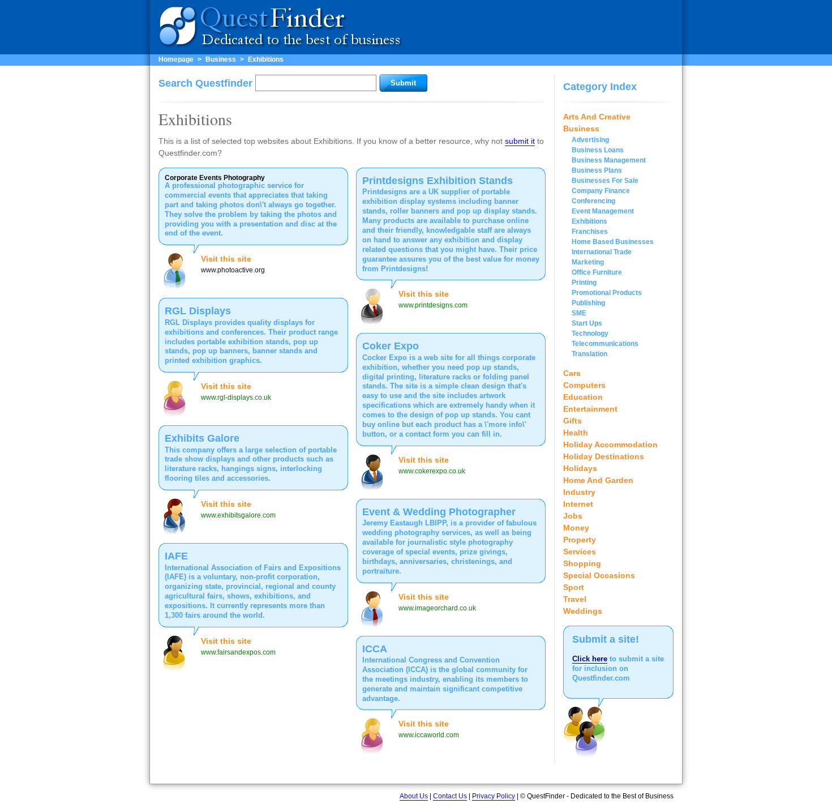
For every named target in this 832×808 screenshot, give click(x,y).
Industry (579, 492)
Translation (589, 354)
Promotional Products (607, 293)
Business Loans (598, 150)
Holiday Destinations (603, 456)
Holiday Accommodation (610, 444)
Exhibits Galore (202, 438)
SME (579, 313)
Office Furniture (597, 272)
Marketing (588, 262)
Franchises (590, 232)
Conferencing (593, 201)
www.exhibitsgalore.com (238, 515)
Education (583, 396)
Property (579, 539)
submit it (520, 141)
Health (575, 432)
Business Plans (597, 170)
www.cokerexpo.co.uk (431, 471)
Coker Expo (390, 346)
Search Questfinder (205, 83)
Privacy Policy (493, 796)
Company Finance (601, 191)
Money (576, 527)
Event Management (603, 211)
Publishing (588, 303)
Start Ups (587, 323)
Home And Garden (598, 480)
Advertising (590, 140)
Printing (584, 283)
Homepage (176, 59)
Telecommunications (605, 344)
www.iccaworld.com (428, 735)
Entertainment (590, 408)
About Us (414, 796)
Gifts (572, 420)
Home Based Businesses (613, 242)
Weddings (582, 610)
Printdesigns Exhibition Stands (437, 180)
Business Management (609, 160)
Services (579, 551)
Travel (574, 599)
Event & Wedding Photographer (439, 512)
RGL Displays (198, 311)
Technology (590, 333)
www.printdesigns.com (433, 305)
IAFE (176, 556)
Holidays (580, 468)
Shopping (582, 563)
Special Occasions (599, 575)
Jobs (572, 515)
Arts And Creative (597, 116)
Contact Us (450, 796)
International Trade (602, 252)
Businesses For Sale (605, 181)
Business (220, 59)
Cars (572, 373)
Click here (589, 659)
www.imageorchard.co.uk (437, 608)
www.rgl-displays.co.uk (236, 397)
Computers (584, 385)
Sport (573, 587)
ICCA (374, 649)
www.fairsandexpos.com (238, 652)
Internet (578, 503)
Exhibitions (266, 59)
